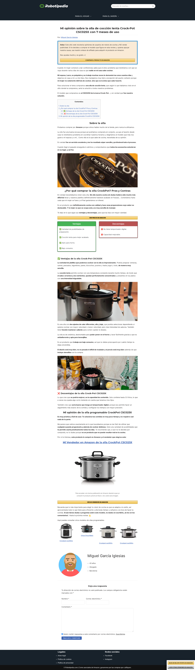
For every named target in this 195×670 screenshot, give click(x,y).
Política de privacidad (65, 663)
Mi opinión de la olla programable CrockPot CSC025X (79, 116)
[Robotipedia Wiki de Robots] (54, 6)
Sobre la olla (64, 106)
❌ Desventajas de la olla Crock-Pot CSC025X (79, 114)
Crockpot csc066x (126, 543)
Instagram (108, 659)
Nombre (65, 599)
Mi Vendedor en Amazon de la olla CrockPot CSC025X (97, 442)
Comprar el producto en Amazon (97, 60)
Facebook (108, 655)
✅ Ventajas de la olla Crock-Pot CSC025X (77, 111)
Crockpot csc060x (105, 543)
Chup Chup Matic (87, 535)
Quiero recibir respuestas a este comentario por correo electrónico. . (94, 634)
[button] (90, 16)
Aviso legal (62, 655)
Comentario (67, 607)
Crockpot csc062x (66, 541)
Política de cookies (64, 659)
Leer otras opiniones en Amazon (181, 667)
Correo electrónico (94, 599)
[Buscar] (153, 6)
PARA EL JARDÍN (110, 16)
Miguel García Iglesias (69, 37)
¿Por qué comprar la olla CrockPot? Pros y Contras (78, 108)
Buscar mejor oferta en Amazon (181, 663)
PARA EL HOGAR (82, 16)
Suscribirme (120, 634)
